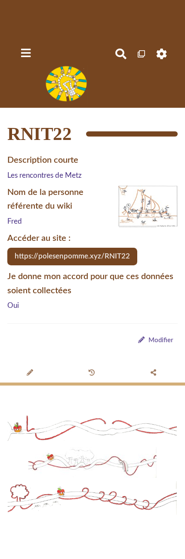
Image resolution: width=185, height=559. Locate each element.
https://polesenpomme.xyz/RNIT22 (72, 256)
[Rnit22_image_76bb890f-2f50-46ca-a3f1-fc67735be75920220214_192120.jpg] (144, 210)
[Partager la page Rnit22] (154, 373)
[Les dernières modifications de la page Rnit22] (93, 373)
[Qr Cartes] (142, 54)
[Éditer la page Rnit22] (31, 373)
